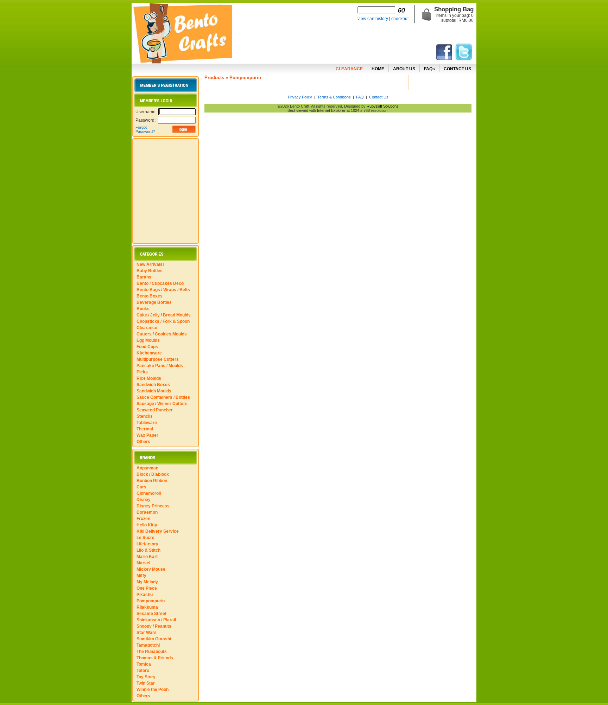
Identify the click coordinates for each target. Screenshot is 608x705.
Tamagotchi (148, 645)
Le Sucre (145, 537)
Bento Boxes (150, 296)
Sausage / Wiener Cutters (162, 403)
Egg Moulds (148, 340)
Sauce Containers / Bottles (163, 397)
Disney (144, 499)
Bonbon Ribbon (152, 480)
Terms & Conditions (334, 97)
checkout (399, 18)
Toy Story (146, 676)
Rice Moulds (149, 378)
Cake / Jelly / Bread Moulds (164, 315)
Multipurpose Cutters (158, 359)
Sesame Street (151, 613)
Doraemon (147, 512)
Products (214, 77)
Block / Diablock (153, 474)
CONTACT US (457, 68)
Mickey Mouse (151, 569)
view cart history (372, 18)
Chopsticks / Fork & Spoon (163, 321)
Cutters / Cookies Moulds (162, 334)
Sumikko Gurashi (154, 638)
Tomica (144, 664)
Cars (141, 487)
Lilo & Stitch (148, 550)
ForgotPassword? (145, 129)
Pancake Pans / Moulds (160, 365)
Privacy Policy (300, 97)
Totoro (143, 670)
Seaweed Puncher (155, 410)
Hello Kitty (147, 525)
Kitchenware (149, 353)
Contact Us (378, 97)
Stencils (145, 416)
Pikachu (145, 594)
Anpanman (147, 468)
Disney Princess (153, 506)
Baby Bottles (150, 270)
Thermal (145, 429)
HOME (378, 68)
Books (143, 308)
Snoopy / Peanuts (154, 626)
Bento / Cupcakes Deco (160, 283)
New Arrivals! (150, 264)
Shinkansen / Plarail (156, 619)
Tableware (147, 422)
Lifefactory (147, 543)
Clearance (147, 327)
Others (143, 441)
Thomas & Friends (155, 657)
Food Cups (147, 346)
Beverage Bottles (154, 302)
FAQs (429, 68)
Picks (142, 372)
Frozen (143, 518)
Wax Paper (147, 435)
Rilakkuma (147, 607)
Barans (144, 277)
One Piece (147, 588)
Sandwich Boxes (153, 384)
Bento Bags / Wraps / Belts (163, 289)
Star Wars (147, 632)
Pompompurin (151, 600)
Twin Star (146, 683)
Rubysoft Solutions (383, 106)
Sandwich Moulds (154, 391)
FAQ (360, 97)
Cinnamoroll (149, 493)
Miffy (141, 575)
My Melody (147, 581)
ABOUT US (404, 68)
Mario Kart (147, 556)
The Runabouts (152, 651)
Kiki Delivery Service (158, 531)
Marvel (143, 562)
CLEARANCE (349, 68)
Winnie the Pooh (153, 689)
